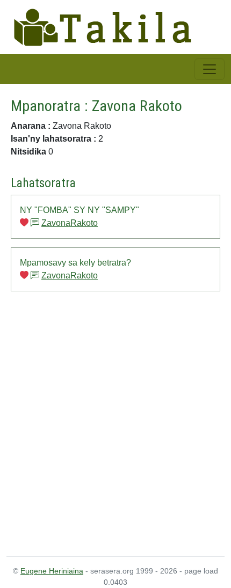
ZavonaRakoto (69, 222)
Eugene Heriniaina (51, 571)
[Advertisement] (115, 423)
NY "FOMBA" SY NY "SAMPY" (79, 210)
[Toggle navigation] (209, 69)
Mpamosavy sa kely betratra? (75, 262)
